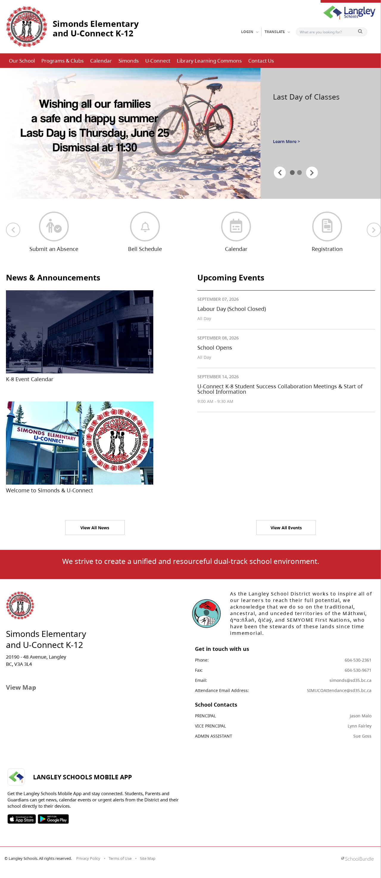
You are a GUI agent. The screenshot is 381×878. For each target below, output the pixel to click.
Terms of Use (120, 858)
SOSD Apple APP (21, 819)
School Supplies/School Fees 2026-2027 (312, 96)
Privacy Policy (88, 858)
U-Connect (157, 60)
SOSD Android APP (53, 819)
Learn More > (286, 153)
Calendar (101, 60)
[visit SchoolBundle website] (357, 859)
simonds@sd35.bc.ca (350, 680)
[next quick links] (374, 230)
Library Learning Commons (209, 60)
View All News (94, 527)
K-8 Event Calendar (29, 379)
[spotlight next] (312, 172)
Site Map (147, 858)
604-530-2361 (358, 660)
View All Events (286, 527)
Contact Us (261, 60)
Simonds (128, 60)
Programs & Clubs (62, 60)
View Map (21, 687)
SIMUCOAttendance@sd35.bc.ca (339, 690)
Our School (22, 60)
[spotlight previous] (280, 172)
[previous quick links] (13, 230)
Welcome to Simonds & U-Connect (49, 490)
